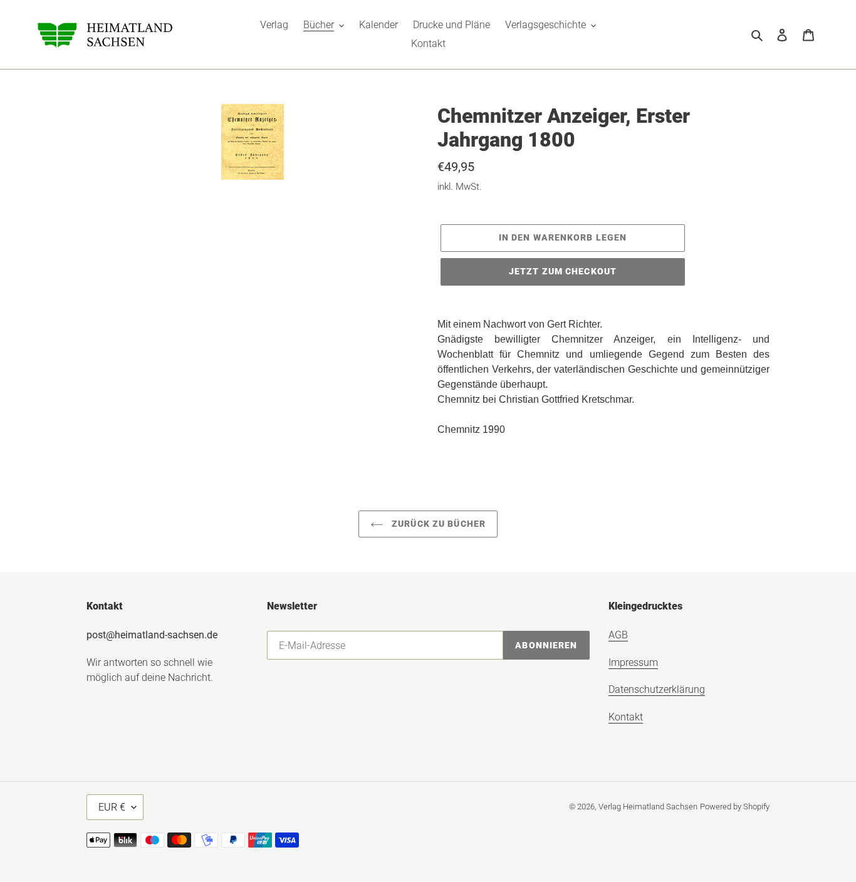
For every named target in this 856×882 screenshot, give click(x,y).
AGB (618, 635)
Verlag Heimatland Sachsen (647, 806)
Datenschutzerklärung (656, 689)
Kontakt (625, 717)
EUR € (111, 807)
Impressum (633, 662)
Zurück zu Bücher (437, 524)
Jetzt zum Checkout (563, 271)
